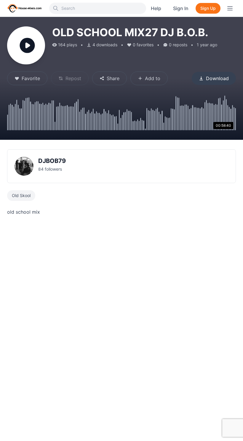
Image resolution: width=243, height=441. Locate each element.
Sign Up (208, 8)
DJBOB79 (52, 160)
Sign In (180, 8)
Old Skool (21, 195)
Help (156, 8)
